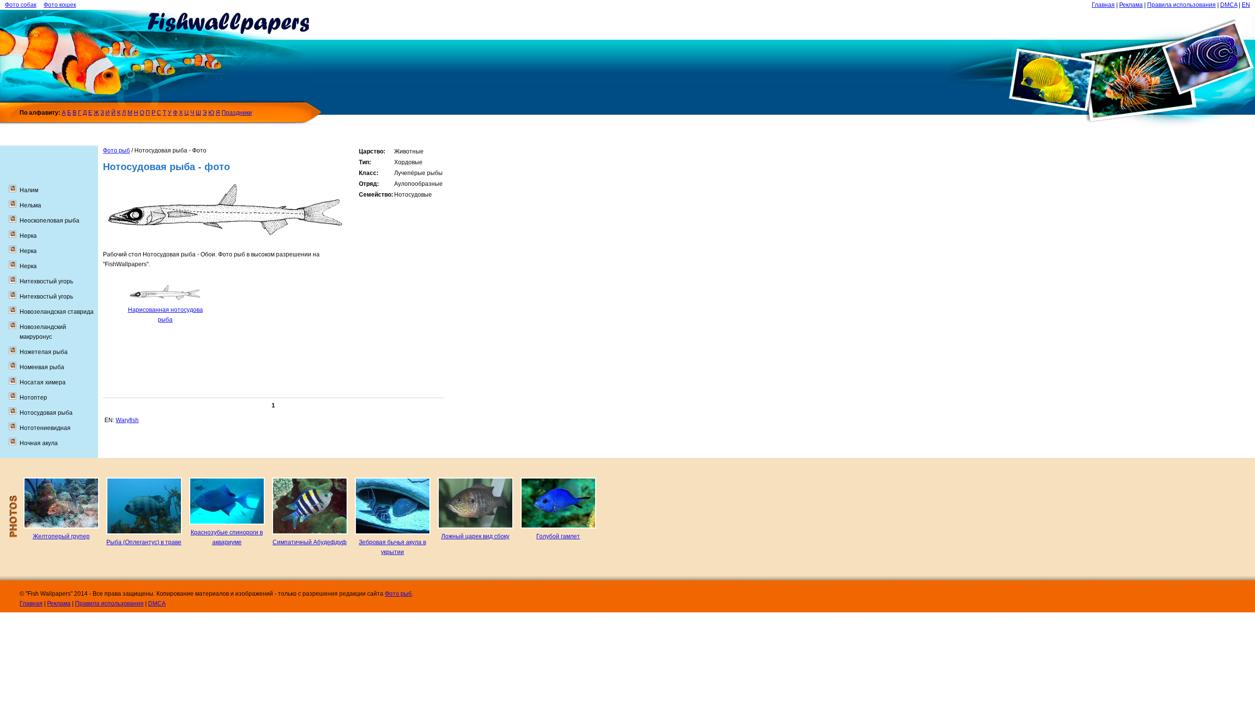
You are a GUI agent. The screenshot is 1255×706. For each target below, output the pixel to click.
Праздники (237, 112)
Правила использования (1181, 4)
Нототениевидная (45, 428)
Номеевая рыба (42, 367)
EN (1246, 4)
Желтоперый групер (61, 536)
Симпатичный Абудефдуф (310, 542)
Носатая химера (43, 382)
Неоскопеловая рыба (49, 220)
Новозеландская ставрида (57, 311)
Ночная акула (39, 443)
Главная (1103, 4)
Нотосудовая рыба (46, 412)
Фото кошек (60, 4)
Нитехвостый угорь (46, 281)
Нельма (30, 205)
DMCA (1228, 4)
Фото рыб (116, 150)
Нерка (28, 235)
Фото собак (20, 4)
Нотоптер (33, 397)
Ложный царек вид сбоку (475, 536)
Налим (29, 190)
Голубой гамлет (558, 536)
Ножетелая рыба (44, 352)
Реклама (1131, 4)
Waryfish (127, 420)
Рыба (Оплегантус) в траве (143, 542)
